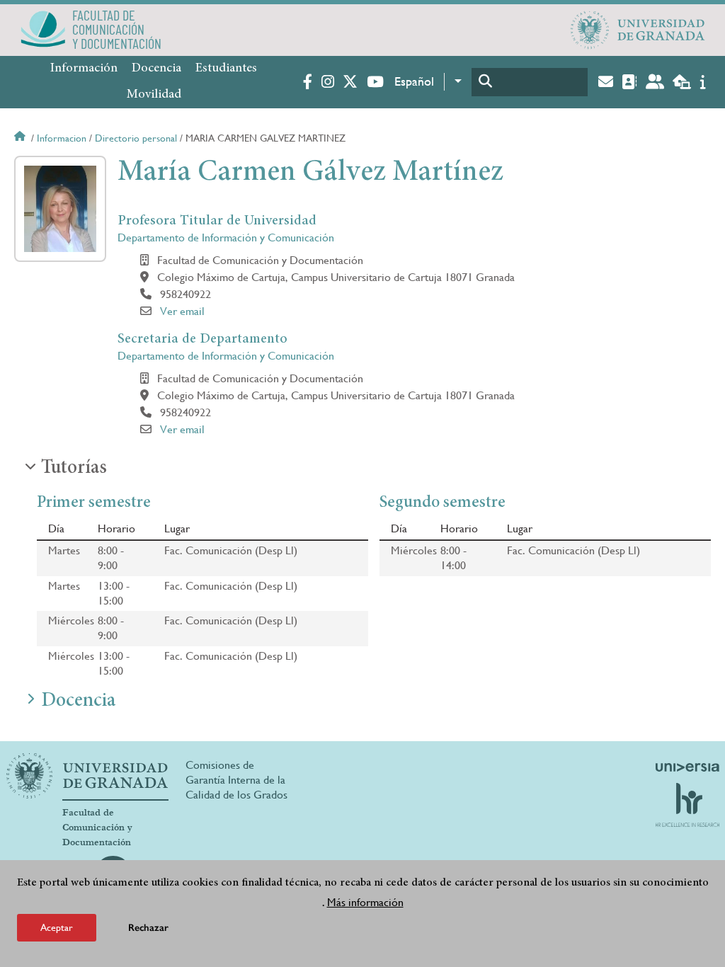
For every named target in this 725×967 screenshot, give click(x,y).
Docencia (156, 68)
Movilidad (154, 94)
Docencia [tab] (78, 701)
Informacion (61, 138)
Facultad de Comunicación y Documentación (97, 827)
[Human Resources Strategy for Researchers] (687, 805)
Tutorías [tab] (74, 469)
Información (84, 68)
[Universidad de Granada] (638, 30)
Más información (365, 902)
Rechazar (148, 928)
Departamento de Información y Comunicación (226, 237)
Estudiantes (226, 68)
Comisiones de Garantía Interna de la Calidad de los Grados (236, 779)
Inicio (21, 138)
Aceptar (56, 927)
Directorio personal (136, 138)
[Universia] (687, 767)
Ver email (182, 311)
